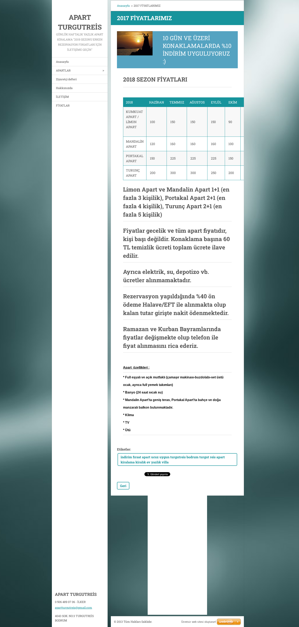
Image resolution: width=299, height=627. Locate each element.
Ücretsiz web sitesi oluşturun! (198, 621)
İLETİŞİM (62, 97)
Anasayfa (62, 62)
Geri (123, 486)
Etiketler (123, 449)
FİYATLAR (63, 105)
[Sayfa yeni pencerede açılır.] (135, 43)
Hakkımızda (64, 88)
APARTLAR (63, 70)
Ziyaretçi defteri (66, 79)
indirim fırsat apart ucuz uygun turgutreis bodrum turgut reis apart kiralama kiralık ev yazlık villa (173, 459)
